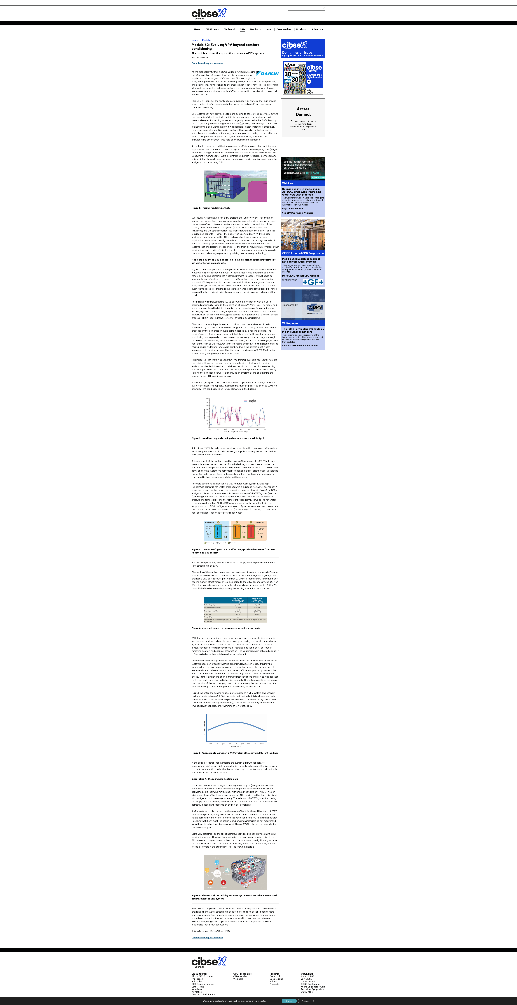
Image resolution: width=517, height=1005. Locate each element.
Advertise (317, 29)
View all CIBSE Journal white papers (300, 345)
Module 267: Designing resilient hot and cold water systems (301, 260)
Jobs (268, 29)
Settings (306, 1001)
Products (301, 29)
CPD (242, 29)
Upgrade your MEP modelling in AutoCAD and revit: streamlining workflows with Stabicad (301, 191)
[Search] (323, 8)
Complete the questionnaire (207, 63)
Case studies (284, 29)
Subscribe (197, 981)
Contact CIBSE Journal (203, 994)
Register (207, 40)
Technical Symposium (312, 989)
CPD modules (240, 976)
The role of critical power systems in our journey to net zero (303, 330)
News (197, 29)
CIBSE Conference (310, 984)
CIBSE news (212, 29)
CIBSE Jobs (307, 992)
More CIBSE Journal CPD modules (300, 275)
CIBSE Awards (308, 981)
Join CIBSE (306, 979)
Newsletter (197, 989)
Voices (273, 981)
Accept (289, 1001)
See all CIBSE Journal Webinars (297, 213)
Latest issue (198, 986)
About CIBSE (307, 976)
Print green (197, 979)
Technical (229, 29)
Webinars (255, 29)
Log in (195, 40)
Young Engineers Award (313, 986)
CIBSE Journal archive (203, 984)
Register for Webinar (292, 208)
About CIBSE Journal (202, 976)
